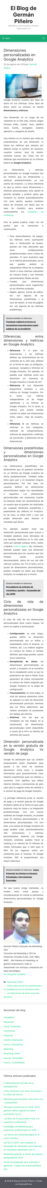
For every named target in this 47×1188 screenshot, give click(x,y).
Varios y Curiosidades (14, 1062)
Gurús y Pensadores (13, 1044)
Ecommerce (9, 1031)
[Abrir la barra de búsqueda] (43, 38)
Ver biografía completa (15, 974)
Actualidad (9, 1017)
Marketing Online (15, 982)
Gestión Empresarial (13, 1040)
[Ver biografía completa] (27, 974)
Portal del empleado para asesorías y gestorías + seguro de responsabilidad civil (22, 1165)
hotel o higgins (21, 546)
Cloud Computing (12, 1026)
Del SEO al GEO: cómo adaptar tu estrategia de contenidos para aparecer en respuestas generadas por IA (23, 1146)
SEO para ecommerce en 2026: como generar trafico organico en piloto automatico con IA (22, 1110)
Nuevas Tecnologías (13, 1058)
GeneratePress (25, 1184)
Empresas (8, 1035)
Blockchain (9, 1022)
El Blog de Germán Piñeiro (24, 14)
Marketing (8, 1049)
